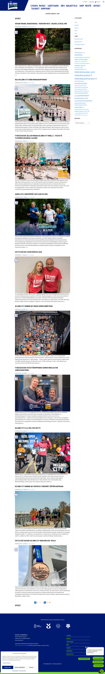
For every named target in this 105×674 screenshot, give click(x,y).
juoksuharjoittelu (81, 83)
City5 (76, 22)
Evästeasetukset (57, 664)
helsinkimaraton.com (85, 72)
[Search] (103, 2)
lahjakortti (85, 87)
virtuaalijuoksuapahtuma (82, 113)
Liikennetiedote (78, 89)
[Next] (49, 602)
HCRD (76, 36)
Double (76, 25)
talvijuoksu (86, 109)
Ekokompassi (78, 52)
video (88, 111)
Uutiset (96, 5)
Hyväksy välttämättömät (20, 667)
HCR (76, 33)
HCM (76, 30)
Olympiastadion (83, 93)
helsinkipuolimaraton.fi (86, 78)
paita (76, 96)
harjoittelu (78, 55)
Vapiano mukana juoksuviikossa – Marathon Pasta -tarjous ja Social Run (41, 23)
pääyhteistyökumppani (81, 105)
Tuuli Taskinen (31, 82)
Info (63, 5)
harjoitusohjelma (79, 57)
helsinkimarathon (79, 67)
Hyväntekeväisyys (79, 81)
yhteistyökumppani (84, 115)
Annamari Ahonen (31, 26)
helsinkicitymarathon (85, 63)
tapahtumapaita (79, 111)
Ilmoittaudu (53, 5)
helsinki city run (80, 65)
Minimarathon (78, 42)
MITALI (76, 93)
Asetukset (31, 667)
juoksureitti (83, 85)
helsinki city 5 (78, 61)
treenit (85, 111)
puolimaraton (83, 95)
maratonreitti (78, 91)
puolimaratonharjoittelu (83, 101)
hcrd (88, 57)
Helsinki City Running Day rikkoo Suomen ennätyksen (34, 306)
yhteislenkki (77, 115)
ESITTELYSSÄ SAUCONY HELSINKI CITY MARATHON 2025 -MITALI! (35, 540)
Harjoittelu (71, 5)
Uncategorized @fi (79, 44)
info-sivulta (25, 645)
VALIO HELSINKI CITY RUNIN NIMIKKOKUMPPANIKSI (31, 79)
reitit (76, 107)
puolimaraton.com (81, 98)
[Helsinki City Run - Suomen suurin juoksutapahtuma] (14, 5)
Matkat (42, 5)
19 (47, 602)
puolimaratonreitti (80, 103)
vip (75, 113)
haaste (84, 52)
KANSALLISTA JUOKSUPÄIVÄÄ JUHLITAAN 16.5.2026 (31, 194)
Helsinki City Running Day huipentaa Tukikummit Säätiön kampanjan (39, 486)
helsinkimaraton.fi (83, 75)
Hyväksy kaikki (8, 667)
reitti (80, 107)
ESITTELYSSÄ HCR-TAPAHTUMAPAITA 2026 (28, 252)
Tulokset (35, 8)
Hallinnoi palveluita (6, 662)
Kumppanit (45, 8)
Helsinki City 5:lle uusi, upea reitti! (28, 428)
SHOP (82, 5)
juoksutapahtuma (79, 87)
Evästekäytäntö (15, 670)
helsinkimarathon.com (81, 69)
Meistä (88, 5)
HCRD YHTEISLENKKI (81, 59)
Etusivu (34, 5)
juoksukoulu (77, 85)
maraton (84, 89)
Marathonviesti (79, 39)
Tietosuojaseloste (22, 670)
